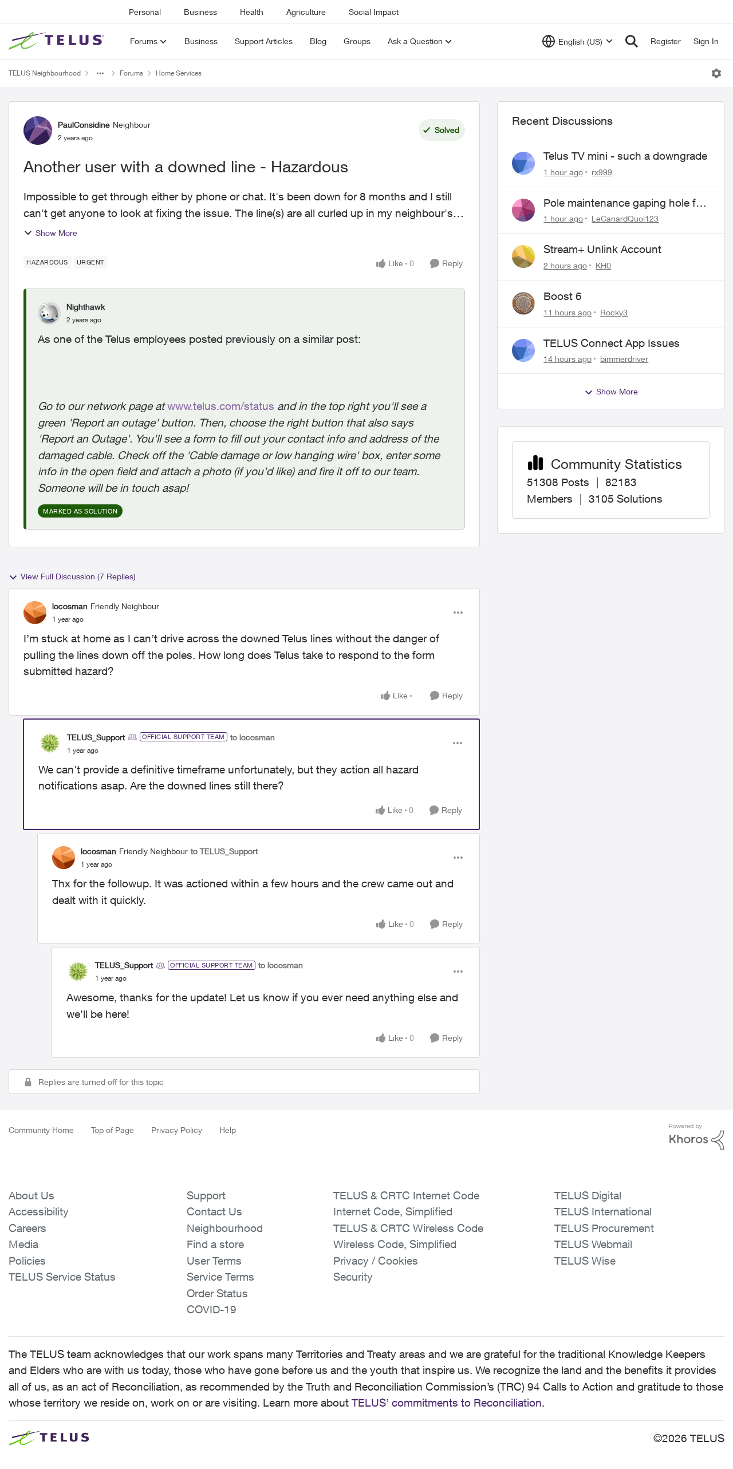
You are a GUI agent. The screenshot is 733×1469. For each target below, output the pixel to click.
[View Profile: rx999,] (523, 163)
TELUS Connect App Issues (611, 343)
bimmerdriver (624, 359)
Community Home (41, 1130)
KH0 (603, 265)
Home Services (179, 73)
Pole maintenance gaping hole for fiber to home (624, 203)
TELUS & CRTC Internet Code (406, 1195)
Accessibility (39, 1211)
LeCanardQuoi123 (625, 218)
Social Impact (374, 12)
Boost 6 (562, 296)
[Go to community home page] (58, 41)
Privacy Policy (176, 1130)
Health (251, 12)
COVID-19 (212, 1309)
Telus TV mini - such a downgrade (625, 155)
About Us (31, 1195)
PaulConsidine (84, 124)
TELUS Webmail (593, 1244)
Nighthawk (85, 306)
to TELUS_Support (224, 851)
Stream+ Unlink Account (602, 249)
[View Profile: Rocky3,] (523, 303)
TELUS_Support (96, 737)
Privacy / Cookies (375, 1260)
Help (227, 1130)
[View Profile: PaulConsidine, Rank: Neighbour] (37, 130)
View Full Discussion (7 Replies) (78, 576)
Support (206, 1195)
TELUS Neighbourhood (45, 73)
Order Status (217, 1293)
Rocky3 (614, 312)
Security (353, 1276)
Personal (145, 12)
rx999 (602, 172)
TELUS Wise (585, 1260)
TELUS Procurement (604, 1228)
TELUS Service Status (62, 1276)
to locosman (252, 737)
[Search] (632, 41)
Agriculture (306, 12)
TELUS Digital (587, 1195)
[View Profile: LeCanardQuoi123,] (523, 210)
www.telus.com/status (220, 406)
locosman (70, 606)
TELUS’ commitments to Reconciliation (447, 1402)
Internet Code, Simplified (392, 1211)
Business (200, 12)
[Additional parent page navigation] (100, 73)
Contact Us (214, 1211)
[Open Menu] (716, 73)
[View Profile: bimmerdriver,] (523, 350)
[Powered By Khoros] (696, 1137)
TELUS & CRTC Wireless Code (408, 1228)
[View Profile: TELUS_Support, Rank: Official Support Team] (49, 743)
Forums (131, 73)
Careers (27, 1228)
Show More (56, 233)
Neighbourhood (225, 1228)
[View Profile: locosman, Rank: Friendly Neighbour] (34, 612)
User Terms (214, 1260)
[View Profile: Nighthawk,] (49, 313)
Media (23, 1244)
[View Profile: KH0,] (523, 256)
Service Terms (220, 1276)
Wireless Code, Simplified (394, 1244)
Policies (27, 1260)
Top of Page (112, 1130)
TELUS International (603, 1211)
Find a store (215, 1244)
